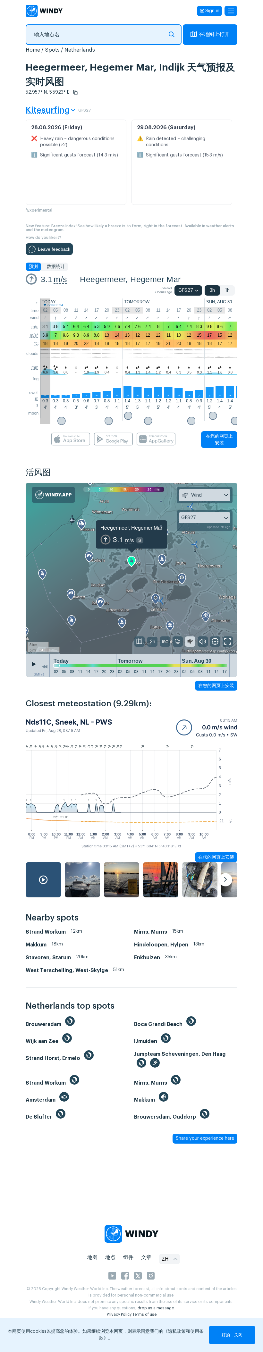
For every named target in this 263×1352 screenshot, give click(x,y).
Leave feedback (54, 249)
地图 (92, 1257)
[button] (75, 92)
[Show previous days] (44, 667)
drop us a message (156, 1308)
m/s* (34, 335)
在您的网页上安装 (219, 439)
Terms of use (144, 1314)
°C (36, 343)
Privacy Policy (119, 1314)
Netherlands (79, 50)
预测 (33, 267)
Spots (52, 50)
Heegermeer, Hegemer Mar (130, 279)
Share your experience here (205, 1138)
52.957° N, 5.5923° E (48, 92)
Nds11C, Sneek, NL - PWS (69, 722)
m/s (60, 279)
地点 (110, 1257)
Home (33, 50)
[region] (131, 568)
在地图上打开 (214, 34)
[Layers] (139, 641)
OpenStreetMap (203, 650)
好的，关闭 (232, 1334)
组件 (128, 1257)
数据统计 (56, 267)
